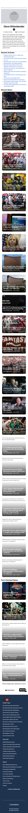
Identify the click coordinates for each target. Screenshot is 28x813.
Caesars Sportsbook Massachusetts (11, 744)
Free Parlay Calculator (8, 774)
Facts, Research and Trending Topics (11, 776)
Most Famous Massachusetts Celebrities (12, 721)
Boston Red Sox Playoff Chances (11, 712)
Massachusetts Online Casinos (10, 726)
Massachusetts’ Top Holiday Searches (13, 63)
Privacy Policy (6, 781)
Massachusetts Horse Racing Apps (11, 728)
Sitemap (5, 785)
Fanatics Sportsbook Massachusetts (11, 746)
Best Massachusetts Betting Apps (11, 710)
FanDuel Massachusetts (8, 749)
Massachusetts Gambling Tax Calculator (12, 767)
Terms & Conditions (7, 783)
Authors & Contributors (8, 778)
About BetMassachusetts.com (10, 764)
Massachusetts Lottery (8, 724)
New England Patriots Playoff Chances (12, 717)
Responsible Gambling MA (9, 769)
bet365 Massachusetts (8, 758)
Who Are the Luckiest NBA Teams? (12, 78)
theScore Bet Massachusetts (10, 753)
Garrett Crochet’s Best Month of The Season (14, 79)
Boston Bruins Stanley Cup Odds (10, 719)
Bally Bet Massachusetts (9, 756)
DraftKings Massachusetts (9, 751)
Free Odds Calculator (8, 771)
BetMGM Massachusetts (9, 742)
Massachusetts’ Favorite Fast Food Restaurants (15, 61)
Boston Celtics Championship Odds (11, 715)
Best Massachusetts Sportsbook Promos (13, 708)
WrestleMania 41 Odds (8, 733)
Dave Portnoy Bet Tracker (9, 731)
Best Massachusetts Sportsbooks (11, 705)
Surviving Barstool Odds (8, 735)
